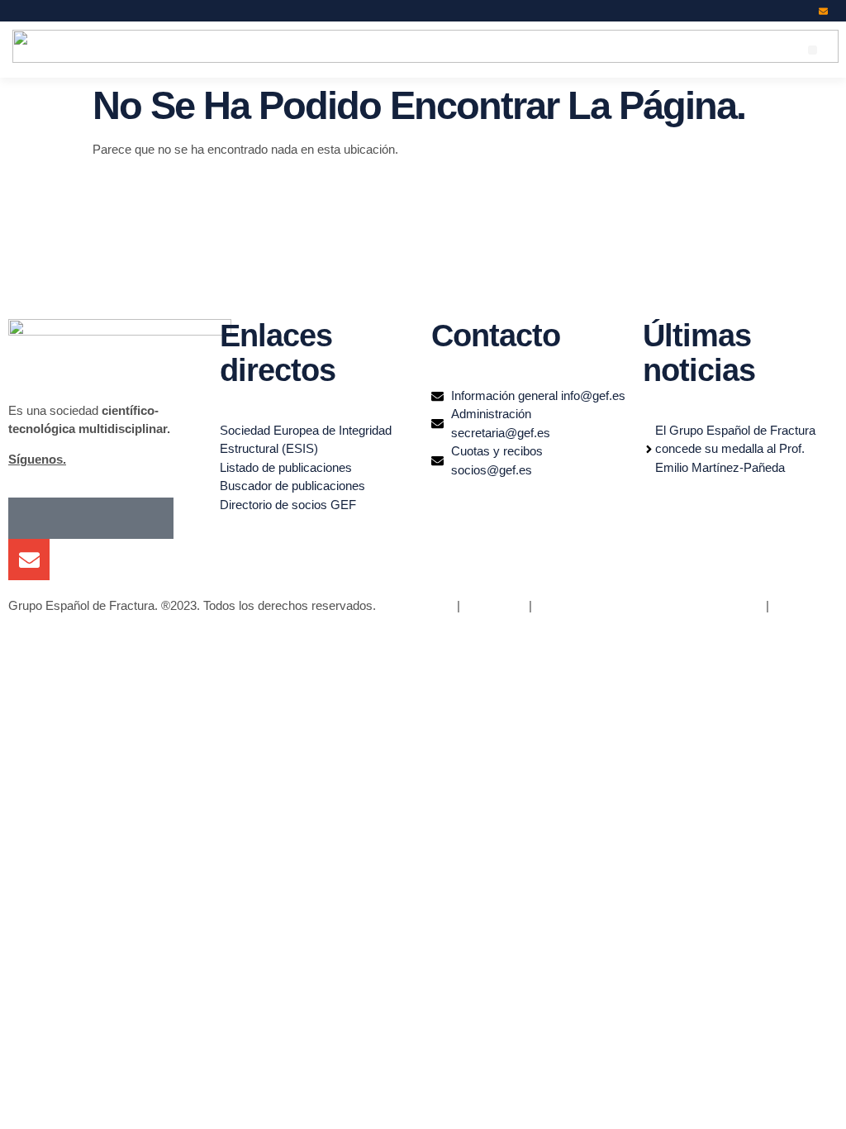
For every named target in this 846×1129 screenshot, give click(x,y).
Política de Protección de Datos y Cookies (649, 605)
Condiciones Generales (71, 624)
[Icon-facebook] (737, 11)
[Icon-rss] (801, 11)
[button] (812, 50)
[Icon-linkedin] (780, 11)
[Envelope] (823, 11)
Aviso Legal (492, 605)
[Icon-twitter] (758, 11)
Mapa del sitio (416, 605)
